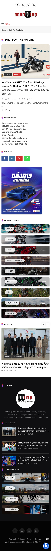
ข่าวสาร (16, 75)
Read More (5, 110)
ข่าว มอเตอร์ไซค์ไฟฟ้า (21, 357)
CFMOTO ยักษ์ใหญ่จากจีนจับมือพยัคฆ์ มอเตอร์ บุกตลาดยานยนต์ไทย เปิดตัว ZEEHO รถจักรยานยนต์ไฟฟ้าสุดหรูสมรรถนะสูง (24, 367)
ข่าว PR (7, 75)
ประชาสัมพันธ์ (28, 434)
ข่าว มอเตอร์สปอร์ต (24, 463)
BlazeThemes (40, 542)
